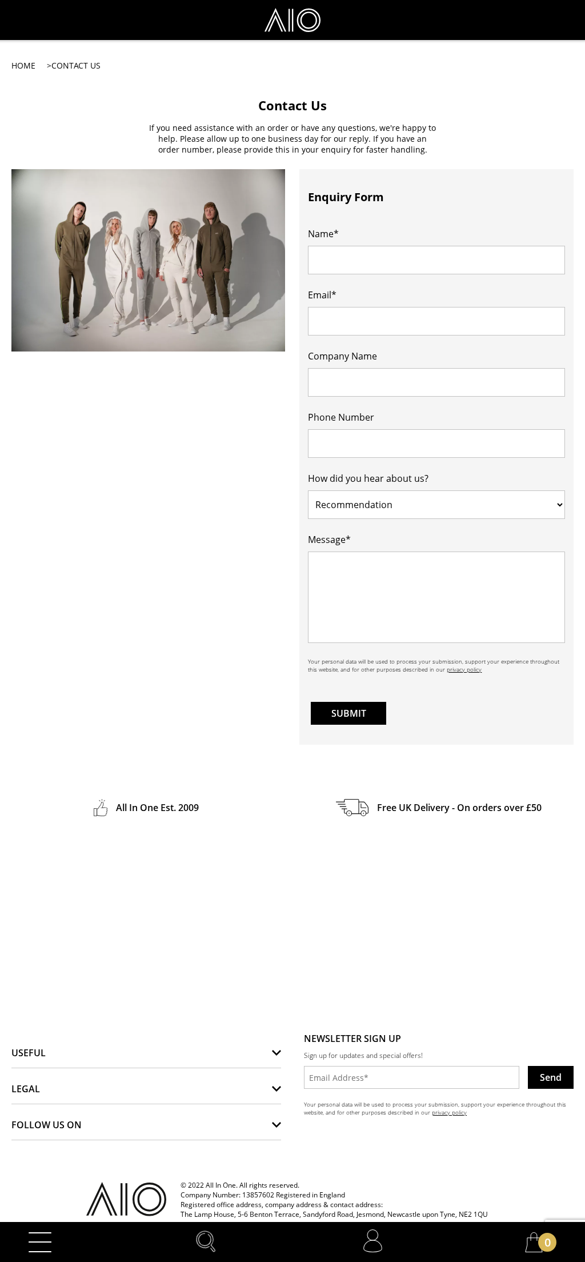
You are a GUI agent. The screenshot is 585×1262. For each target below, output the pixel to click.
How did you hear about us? (368, 478)
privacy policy (464, 669)
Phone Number (341, 417)
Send (551, 1077)
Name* (323, 233)
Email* (322, 295)
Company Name (342, 356)
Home (23, 65)
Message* (329, 539)
